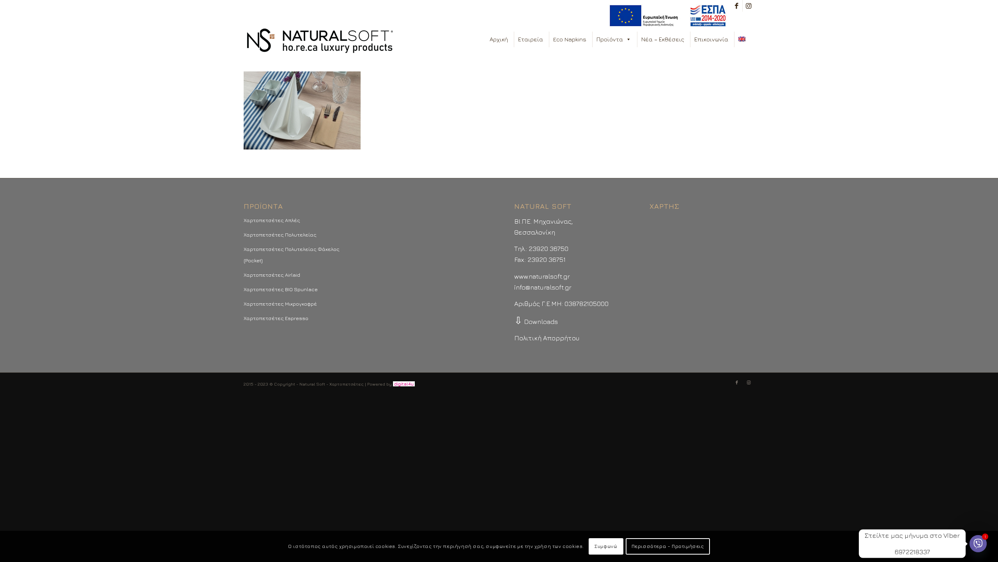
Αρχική (499, 39)
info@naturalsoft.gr (543, 287)
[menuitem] (666, 16)
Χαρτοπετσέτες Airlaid (272, 275)
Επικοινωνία (711, 39)
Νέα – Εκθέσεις (662, 39)
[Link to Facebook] (736, 6)
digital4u (404, 383)
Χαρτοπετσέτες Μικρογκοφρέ (280, 304)
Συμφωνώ (606, 546)
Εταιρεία (530, 39)
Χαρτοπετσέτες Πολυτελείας (280, 234)
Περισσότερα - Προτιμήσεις (668, 546)
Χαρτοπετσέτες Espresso (276, 318)
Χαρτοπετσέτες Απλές (272, 220)
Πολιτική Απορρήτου (546, 338)
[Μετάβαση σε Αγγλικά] (743, 39)
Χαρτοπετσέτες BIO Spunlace (281, 289)
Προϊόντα (609, 39)
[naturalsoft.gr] (320, 41)
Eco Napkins (569, 39)
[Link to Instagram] (748, 6)
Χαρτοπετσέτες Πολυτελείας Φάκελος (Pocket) (292, 254)
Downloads (536, 321)
